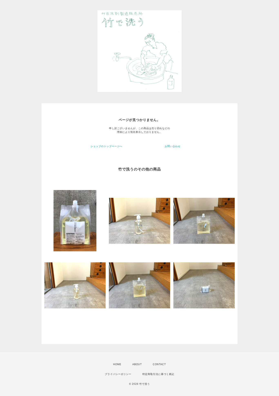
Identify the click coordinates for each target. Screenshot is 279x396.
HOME (117, 364)
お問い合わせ (173, 146)
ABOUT (137, 364)
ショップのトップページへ (106, 146)
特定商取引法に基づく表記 (158, 374)
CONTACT (159, 364)
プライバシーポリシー (118, 374)
